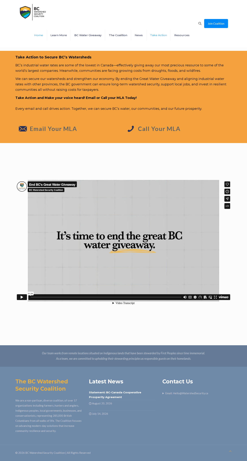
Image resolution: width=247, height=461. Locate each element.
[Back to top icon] (230, 451)
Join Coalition (216, 23)
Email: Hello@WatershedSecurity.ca (186, 393)
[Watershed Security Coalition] (32, 12)
